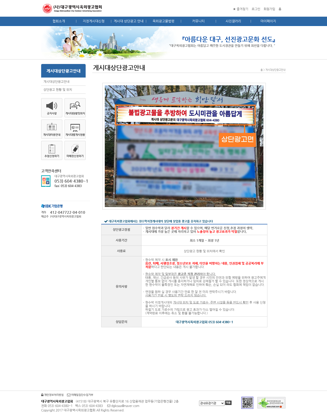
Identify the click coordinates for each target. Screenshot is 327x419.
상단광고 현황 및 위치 (57, 89)
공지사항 (52, 113)
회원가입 (269, 9)
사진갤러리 (233, 21)
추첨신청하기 (51, 156)
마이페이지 (268, 21)
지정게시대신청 (94, 21)
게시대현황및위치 (75, 113)
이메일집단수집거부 (82, 394)
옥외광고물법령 (163, 21)
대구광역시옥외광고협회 (72, 8)
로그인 (256, 9)
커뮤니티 (198, 21)
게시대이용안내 (51, 134)
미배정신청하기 (75, 156)
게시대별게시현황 (75, 134)
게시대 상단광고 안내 (128, 21)
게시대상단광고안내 (56, 81)
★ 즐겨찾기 (240, 9)
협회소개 (58, 21)
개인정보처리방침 (53, 394)
